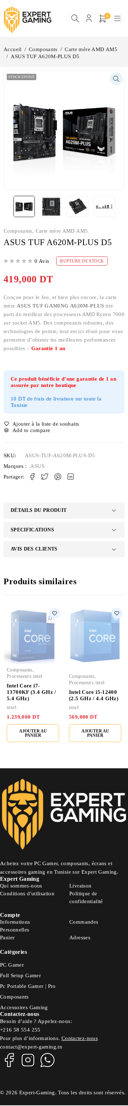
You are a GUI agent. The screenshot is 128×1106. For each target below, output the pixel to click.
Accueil (13, 49)
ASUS (37, 466)
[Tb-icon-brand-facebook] (9, 1060)
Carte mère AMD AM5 (91, 49)
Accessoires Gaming (24, 1007)
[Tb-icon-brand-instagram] (28, 1060)
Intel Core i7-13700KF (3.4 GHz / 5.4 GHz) (31, 692)
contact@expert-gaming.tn (31, 1047)
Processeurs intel (24, 676)
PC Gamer (12, 965)
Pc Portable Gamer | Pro (28, 986)
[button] (116, 78)
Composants (43, 49)
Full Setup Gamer (20, 975)
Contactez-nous (80, 1038)
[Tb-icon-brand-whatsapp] (48, 1060)
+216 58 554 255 (20, 1030)
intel (11, 707)
